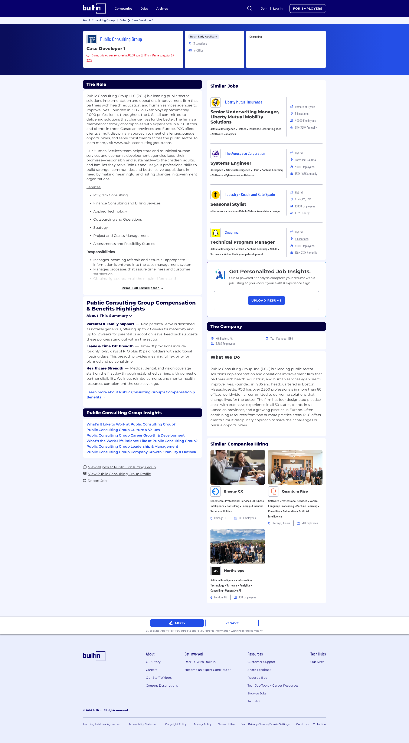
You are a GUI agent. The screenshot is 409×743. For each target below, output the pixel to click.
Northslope (234, 571)
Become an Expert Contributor (208, 670)
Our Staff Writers (159, 678)
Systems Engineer (230, 163)
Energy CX (233, 491)
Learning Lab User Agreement (102, 724)
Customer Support (261, 662)
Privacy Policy (202, 724)
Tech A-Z (254, 701)
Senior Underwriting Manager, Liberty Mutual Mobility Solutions (244, 117)
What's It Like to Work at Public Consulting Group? (131, 424)
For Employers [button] (307, 8)
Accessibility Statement (143, 724)
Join (264, 8)
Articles (162, 8)
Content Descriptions (162, 685)
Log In (278, 8)
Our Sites (317, 662)
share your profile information (211, 630)
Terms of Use (226, 724)
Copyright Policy (176, 724)
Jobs (144, 8)
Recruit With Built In (200, 662)
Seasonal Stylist (228, 204)
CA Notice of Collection (311, 724)
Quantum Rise (295, 491)
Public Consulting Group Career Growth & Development (135, 435)
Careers (151, 670)
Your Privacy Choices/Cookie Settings (265, 724)
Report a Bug (258, 678)
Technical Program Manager (242, 242)
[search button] (249, 8)
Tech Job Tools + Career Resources (273, 685)
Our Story (153, 662)
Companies (123, 8)
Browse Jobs (257, 693)
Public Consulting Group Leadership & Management (132, 446)
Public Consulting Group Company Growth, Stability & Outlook (141, 452)
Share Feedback (259, 670)
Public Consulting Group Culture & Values (123, 430)
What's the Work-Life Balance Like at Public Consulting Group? (141, 441)
